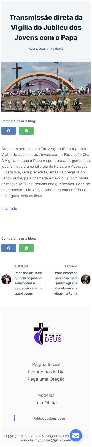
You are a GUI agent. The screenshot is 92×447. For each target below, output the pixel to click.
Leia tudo (9, 208)
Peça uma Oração (46, 379)
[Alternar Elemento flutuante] (76, 435)
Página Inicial (46, 364)
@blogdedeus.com (49, 418)
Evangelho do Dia (46, 371)
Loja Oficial (46, 402)
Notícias (56, 48)
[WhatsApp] (26, 131)
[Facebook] (8, 131)
